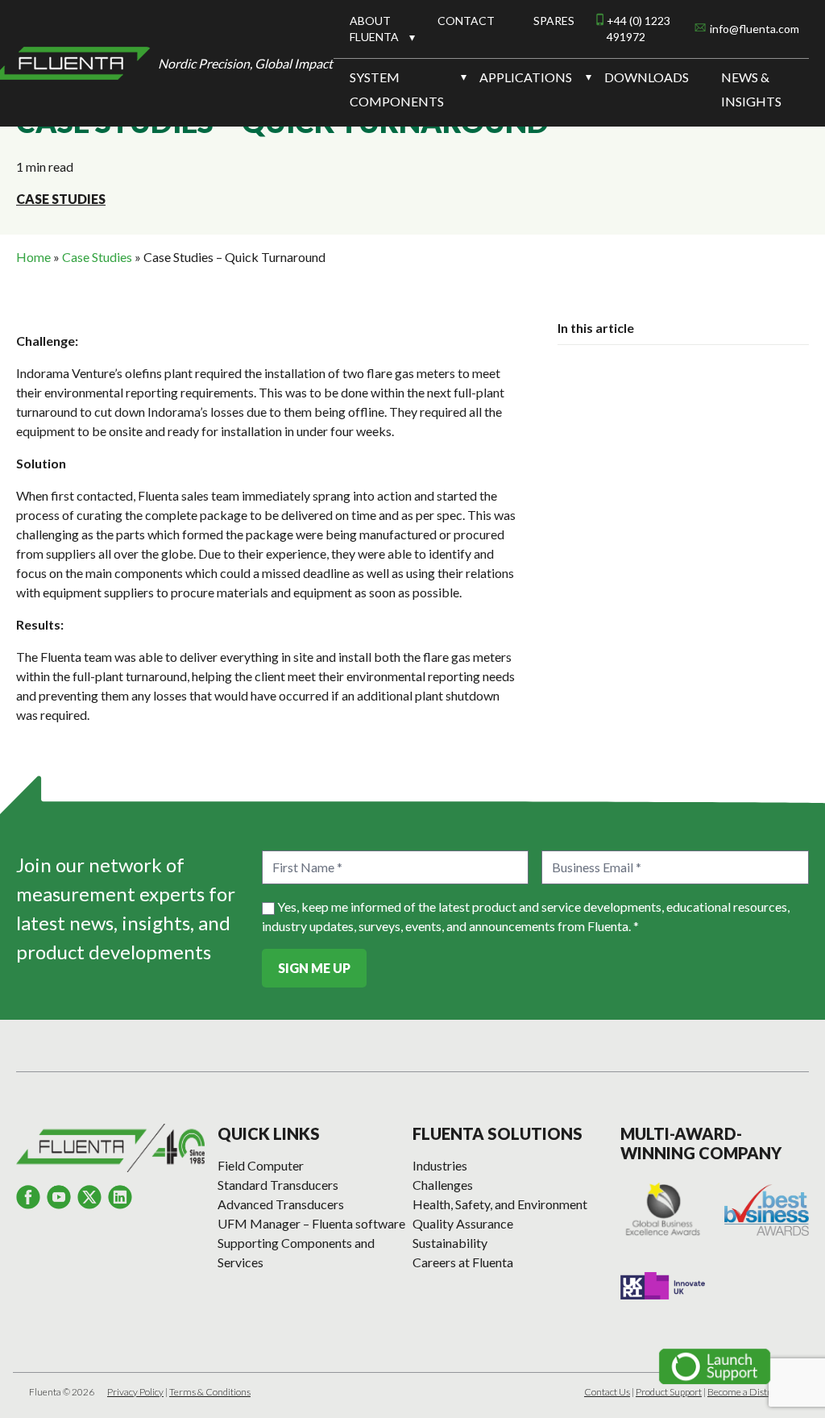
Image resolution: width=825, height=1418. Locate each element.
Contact (466, 20)
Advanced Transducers (281, 1204)
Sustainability (449, 1242)
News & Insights (751, 89)
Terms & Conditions (210, 1392)
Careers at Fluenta (462, 1262)
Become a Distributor (751, 1392)
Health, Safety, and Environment (499, 1204)
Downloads (646, 77)
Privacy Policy (135, 1392)
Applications (525, 77)
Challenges (442, 1184)
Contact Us (607, 1392)
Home (33, 256)
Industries (439, 1165)
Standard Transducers (278, 1184)
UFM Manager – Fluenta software (311, 1223)
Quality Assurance (462, 1223)
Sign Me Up (314, 967)
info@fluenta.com (754, 28)
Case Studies (61, 198)
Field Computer (261, 1165)
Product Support (669, 1392)
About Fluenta (374, 29)
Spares (553, 20)
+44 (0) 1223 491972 (638, 29)
